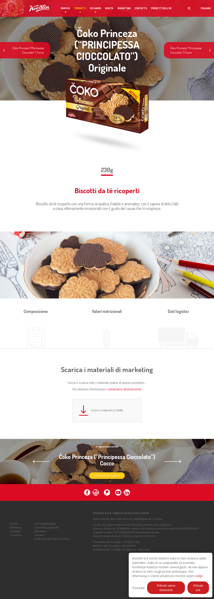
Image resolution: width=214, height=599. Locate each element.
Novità (109, 8)
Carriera (39, 535)
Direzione (40, 531)
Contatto (141, 8)
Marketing (124, 8)
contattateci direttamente (124, 389)
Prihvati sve (198, 588)
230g (107, 170)
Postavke (138, 588)
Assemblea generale (46, 527)
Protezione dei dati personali (51, 539)
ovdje (199, 576)
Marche (65, 8)
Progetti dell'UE (161, 8)
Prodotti (80, 8)
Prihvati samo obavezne (166, 588)
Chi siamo (95, 8)
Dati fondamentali (45, 524)
